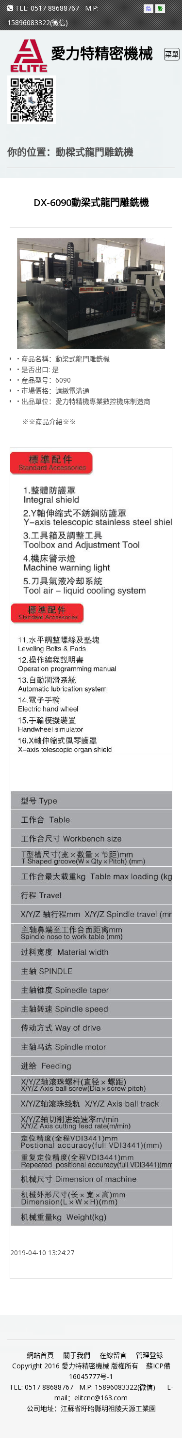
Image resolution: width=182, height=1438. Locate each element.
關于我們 (76, 1355)
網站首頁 (40, 1355)
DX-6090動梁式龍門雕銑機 (91, 202)
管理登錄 (149, 1355)
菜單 (172, 54)
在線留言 (113, 1355)
